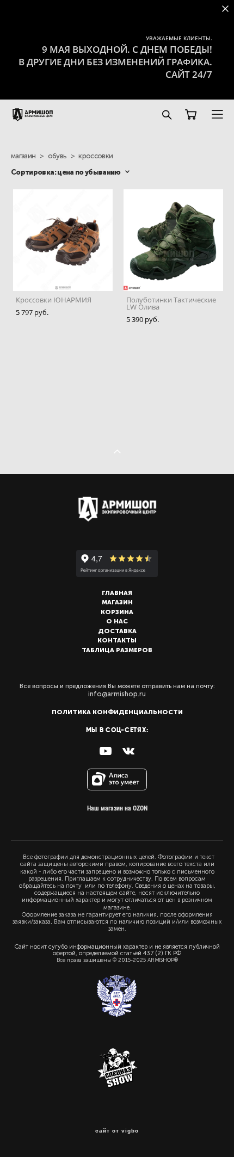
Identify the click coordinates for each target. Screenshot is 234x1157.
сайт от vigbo (117, 1131)
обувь (57, 156)
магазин (23, 156)
